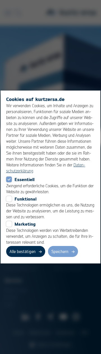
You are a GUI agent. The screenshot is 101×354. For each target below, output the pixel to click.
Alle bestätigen (23, 251)
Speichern (59, 251)
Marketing (25, 224)
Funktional (25, 198)
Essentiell (25, 179)
